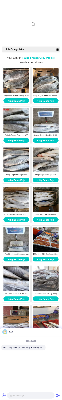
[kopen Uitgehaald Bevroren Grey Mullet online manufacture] (16, 80)
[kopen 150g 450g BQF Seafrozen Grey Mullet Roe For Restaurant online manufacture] (46, 239)
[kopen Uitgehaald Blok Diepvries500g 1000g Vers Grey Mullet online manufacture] (16, 318)
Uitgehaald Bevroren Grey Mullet (16, 96)
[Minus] (58, 331)
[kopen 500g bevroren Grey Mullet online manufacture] (46, 199)
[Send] (58, 395)
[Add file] (4, 395)
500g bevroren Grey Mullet (45, 214)
